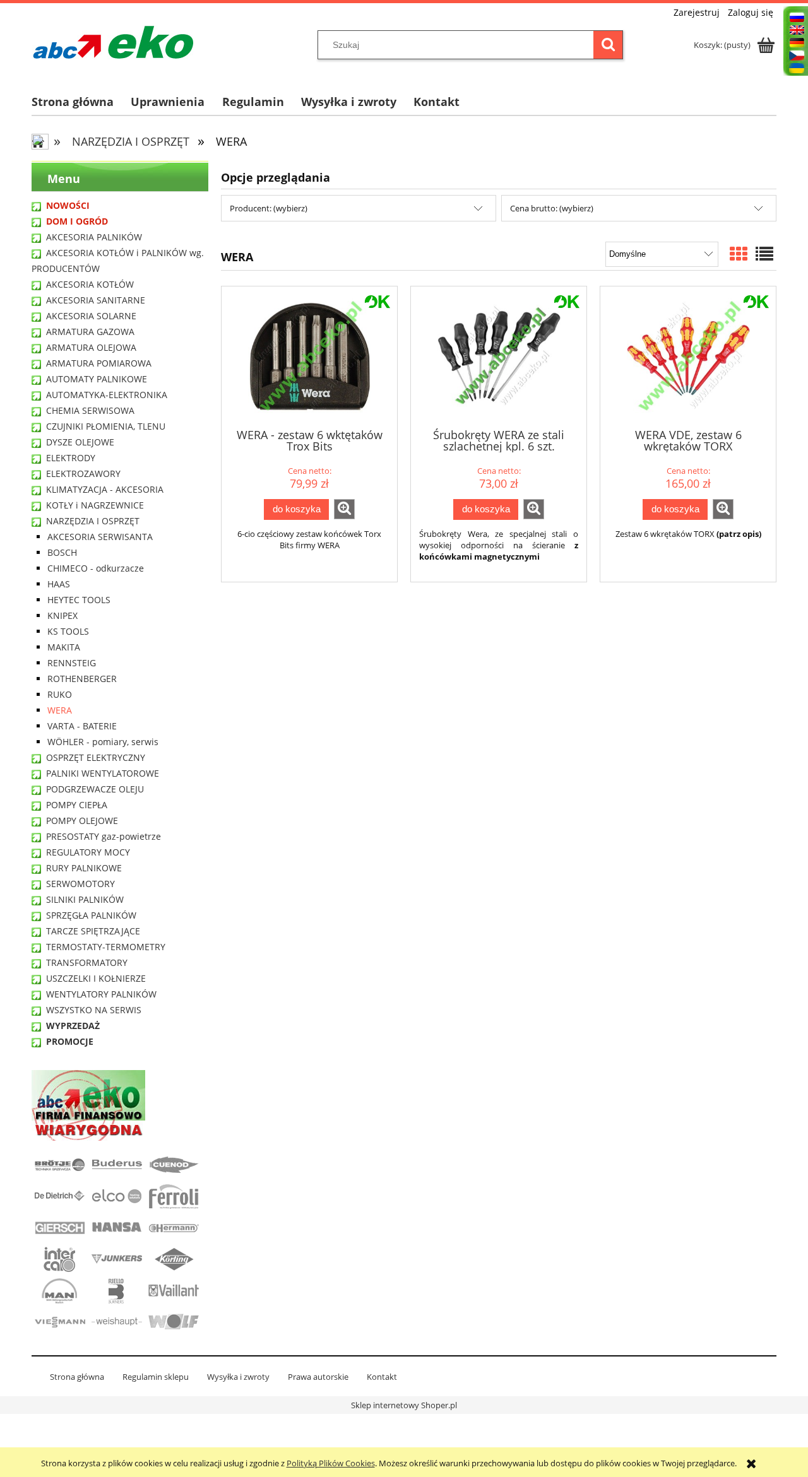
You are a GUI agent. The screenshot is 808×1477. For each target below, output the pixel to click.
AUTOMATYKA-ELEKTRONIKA (106, 395)
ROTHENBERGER (82, 679)
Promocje (69, 1041)
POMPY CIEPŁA (76, 805)
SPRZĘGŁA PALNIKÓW (91, 915)
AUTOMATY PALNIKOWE (96, 379)
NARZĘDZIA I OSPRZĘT (93, 521)
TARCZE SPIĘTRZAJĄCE (93, 931)
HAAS (58, 584)
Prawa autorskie (318, 1376)
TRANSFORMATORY (87, 962)
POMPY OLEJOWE (82, 821)
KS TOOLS (68, 631)
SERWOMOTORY (80, 884)
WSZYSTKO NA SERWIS (93, 1010)
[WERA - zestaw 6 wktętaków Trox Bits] (309, 356)
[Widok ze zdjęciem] (738, 254)
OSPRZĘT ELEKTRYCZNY (95, 757)
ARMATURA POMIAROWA (99, 363)
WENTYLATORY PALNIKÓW (101, 994)
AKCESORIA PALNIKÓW (94, 237)
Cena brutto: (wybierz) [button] (551, 208)
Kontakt (382, 1376)
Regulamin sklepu (155, 1376)
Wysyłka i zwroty (238, 1376)
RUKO (59, 694)
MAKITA (63, 647)
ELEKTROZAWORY (83, 474)
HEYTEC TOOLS (78, 600)
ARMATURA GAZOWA (90, 332)
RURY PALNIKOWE (84, 868)
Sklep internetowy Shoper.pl (404, 1405)
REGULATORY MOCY (88, 852)
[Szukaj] (607, 44)
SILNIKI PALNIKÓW (85, 899)
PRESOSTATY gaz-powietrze (103, 836)
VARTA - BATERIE (82, 726)
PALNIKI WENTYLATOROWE (102, 773)
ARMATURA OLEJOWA (91, 347)
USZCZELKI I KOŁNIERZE (96, 978)
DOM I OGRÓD (77, 221)
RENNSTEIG (71, 663)
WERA (59, 710)
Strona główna (77, 1376)
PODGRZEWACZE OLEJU (95, 789)
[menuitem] (81, 102)
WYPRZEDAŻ (73, 1026)
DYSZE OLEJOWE (80, 442)
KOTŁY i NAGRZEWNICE (95, 505)
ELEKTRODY (70, 458)
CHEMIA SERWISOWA (90, 410)
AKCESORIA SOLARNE (91, 316)
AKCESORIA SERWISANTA (100, 537)
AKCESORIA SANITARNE (95, 300)
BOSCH (62, 552)
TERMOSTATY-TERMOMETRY (105, 947)
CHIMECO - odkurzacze (95, 568)
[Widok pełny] (764, 254)
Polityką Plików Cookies (331, 1463)
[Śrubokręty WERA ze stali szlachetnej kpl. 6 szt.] (498, 356)
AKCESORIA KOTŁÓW (90, 284)
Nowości (68, 205)
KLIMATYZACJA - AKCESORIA (104, 489)
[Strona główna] (113, 42)
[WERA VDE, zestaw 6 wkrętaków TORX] (688, 356)
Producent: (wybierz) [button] (268, 208)
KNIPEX (62, 615)
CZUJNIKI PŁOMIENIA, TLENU (105, 426)
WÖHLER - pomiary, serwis (102, 742)
